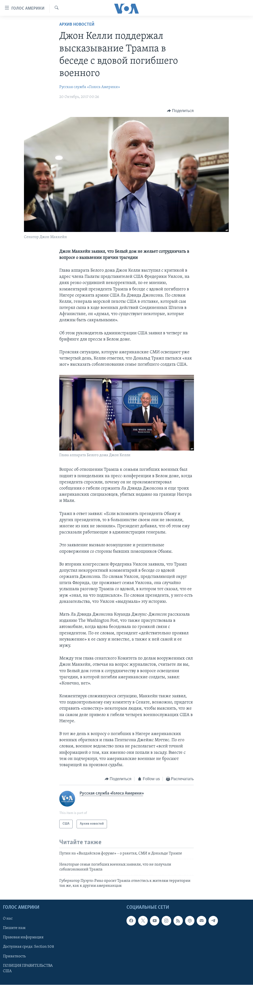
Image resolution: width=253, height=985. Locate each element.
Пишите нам (14, 928)
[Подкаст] (189, 921)
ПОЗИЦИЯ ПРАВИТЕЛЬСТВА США (28, 968)
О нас (8, 919)
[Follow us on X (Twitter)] (143, 921)
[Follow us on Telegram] (213, 921)
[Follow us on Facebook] (131, 921)
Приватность (14, 956)
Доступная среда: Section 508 (28, 947)
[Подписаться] (201, 921)
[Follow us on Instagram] (166, 921)
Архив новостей (76, 24)
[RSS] (178, 921)
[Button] (180, 111)
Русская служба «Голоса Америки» (89, 87)
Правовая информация (23, 938)
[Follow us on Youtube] (154, 921)
